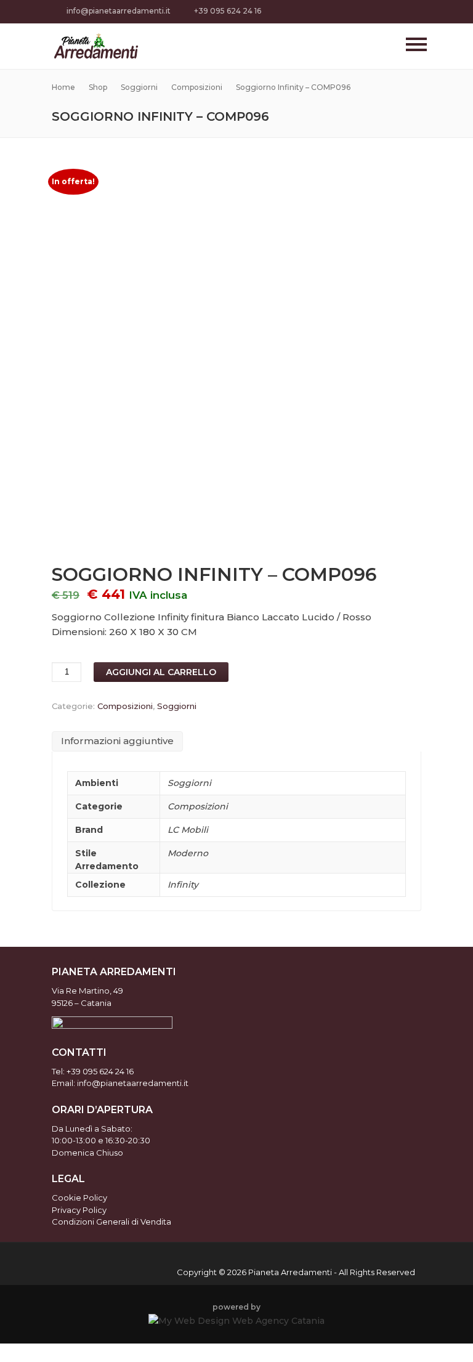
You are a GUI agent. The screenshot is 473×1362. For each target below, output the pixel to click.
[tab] (117, 741)
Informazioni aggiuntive (117, 741)
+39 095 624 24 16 (227, 10)
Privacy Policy (79, 1210)
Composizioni (125, 706)
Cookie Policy (79, 1197)
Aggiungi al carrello (161, 672)
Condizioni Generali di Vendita (111, 1221)
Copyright (197, 1272)
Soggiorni (176, 706)
